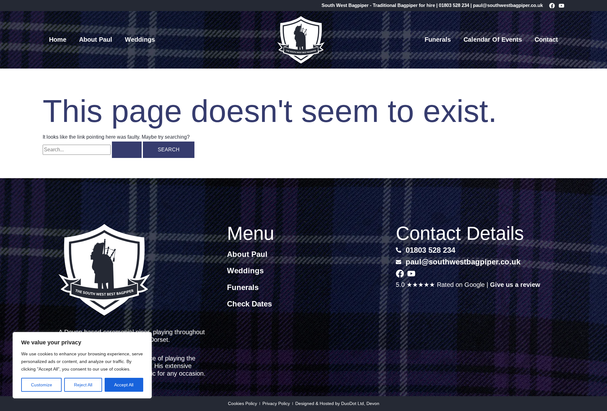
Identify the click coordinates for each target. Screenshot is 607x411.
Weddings (140, 39)
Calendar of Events (492, 39)
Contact (546, 39)
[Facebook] (552, 6)
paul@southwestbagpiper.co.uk (508, 5)
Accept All (123, 384)
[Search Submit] (127, 150)
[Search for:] (93, 149)
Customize (41, 384)
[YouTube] (561, 6)
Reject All (83, 384)
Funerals (438, 39)
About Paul (95, 39)
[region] (82, 365)
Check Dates (249, 303)
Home (57, 39)
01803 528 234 (454, 5)
